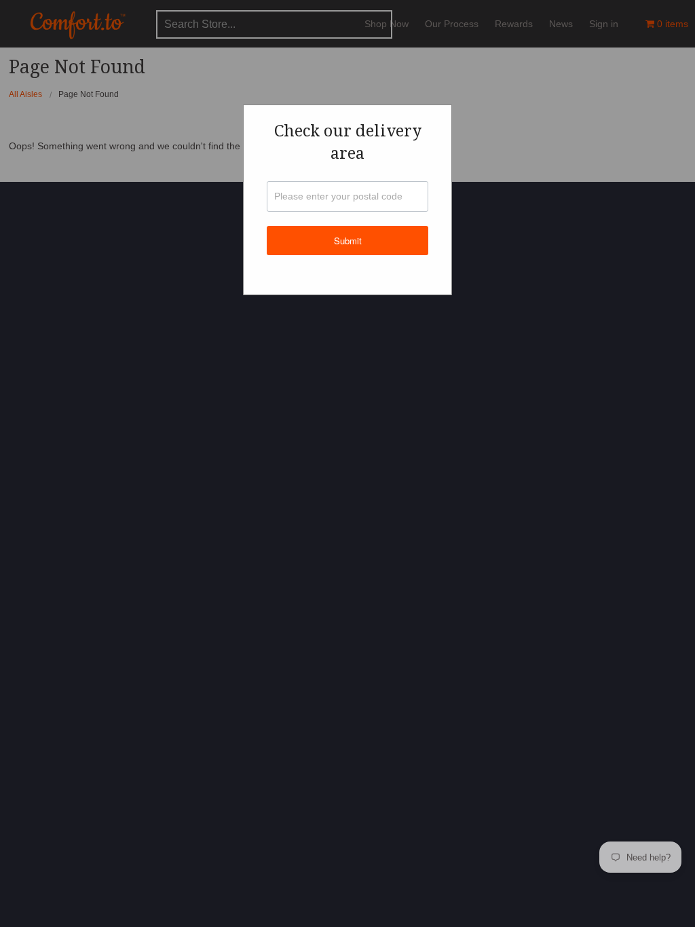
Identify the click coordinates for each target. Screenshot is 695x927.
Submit (348, 240)
